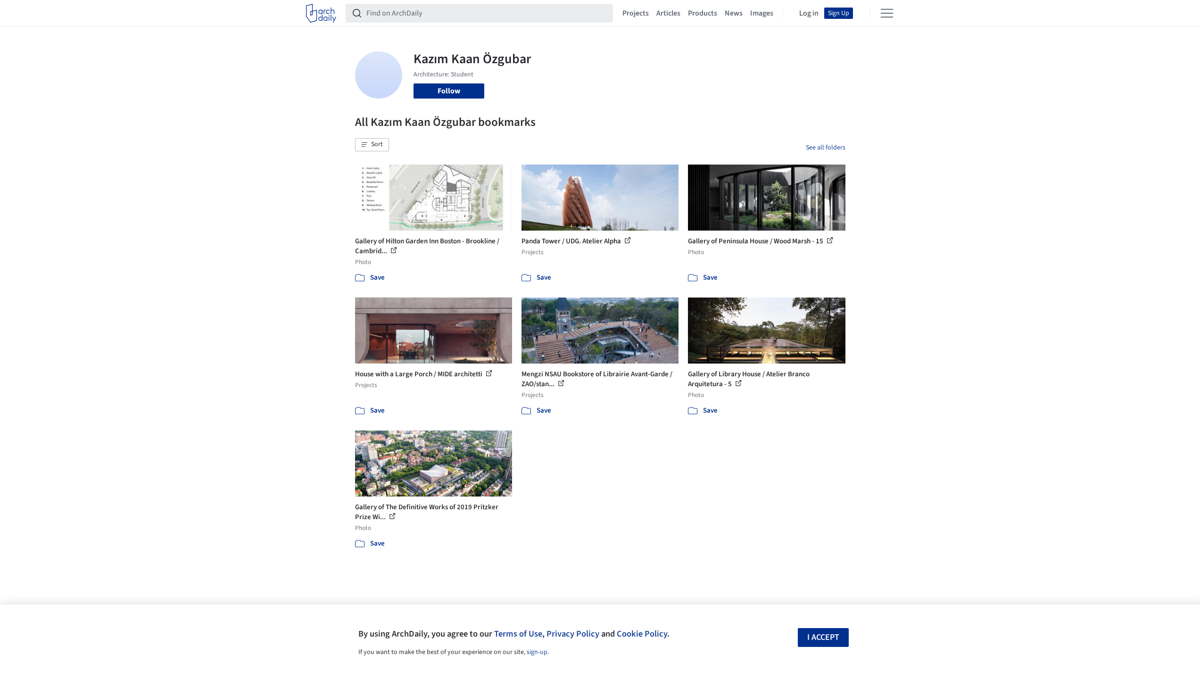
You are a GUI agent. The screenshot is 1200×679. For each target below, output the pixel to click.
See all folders (825, 147)
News (734, 13)
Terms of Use (518, 634)
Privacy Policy (572, 634)
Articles (668, 13)
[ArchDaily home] (321, 13)
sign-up (537, 652)
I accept (823, 637)
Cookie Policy (642, 634)
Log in (809, 13)
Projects (635, 13)
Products (702, 13)
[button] (372, 144)
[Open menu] (886, 13)
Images (761, 13)
